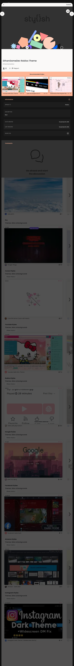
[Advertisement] (7, 333)
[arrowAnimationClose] (2, 14)
